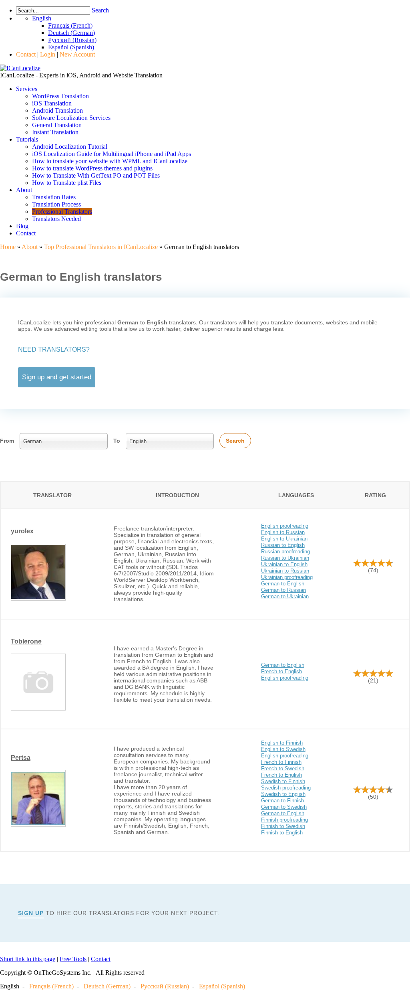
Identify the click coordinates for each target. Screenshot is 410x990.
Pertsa (20, 757)
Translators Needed (56, 218)
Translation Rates (54, 197)
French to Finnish (281, 762)
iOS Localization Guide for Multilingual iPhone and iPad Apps (111, 153)
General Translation (57, 124)
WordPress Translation (60, 96)
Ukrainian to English (284, 564)
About (24, 189)
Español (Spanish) (222, 986)
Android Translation (57, 110)
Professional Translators (62, 211)
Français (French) (51, 986)
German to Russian (283, 590)
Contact (26, 54)
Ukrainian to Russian (285, 571)
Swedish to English (283, 794)
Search (100, 10)
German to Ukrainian (285, 596)
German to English (282, 584)
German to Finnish (282, 801)
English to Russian (283, 532)
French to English (281, 671)
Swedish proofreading (286, 788)
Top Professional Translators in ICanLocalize (101, 246)
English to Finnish (282, 743)
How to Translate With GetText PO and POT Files (96, 175)
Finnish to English (282, 833)
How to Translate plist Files (66, 182)
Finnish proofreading (284, 820)
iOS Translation (52, 103)
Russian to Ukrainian (285, 558)
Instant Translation (55, 132)
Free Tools (73, 959)
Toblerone (26, 641)
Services (26, 88)
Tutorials (27, 139)
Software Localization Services (71, 117)
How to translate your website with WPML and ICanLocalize (109, 161)
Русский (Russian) (165, 986)
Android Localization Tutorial (69, 146)
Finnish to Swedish (283, 826)
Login (47, 54)
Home (8, 246)
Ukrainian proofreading (287, 577)
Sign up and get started (56, 377)
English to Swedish (283, 749)
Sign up (31, 913)
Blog (22, 226)
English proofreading (284, 526)
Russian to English (283, 545)
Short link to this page (27, 959)
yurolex (22, 531)
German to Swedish (284, 807)
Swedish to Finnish (283, 781)
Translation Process (56, 204)
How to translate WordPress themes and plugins (92, 168)
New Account (77, 54)
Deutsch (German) (107, 986)
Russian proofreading (285, 552)
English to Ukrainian (284, 539)
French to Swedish (282, 768)
